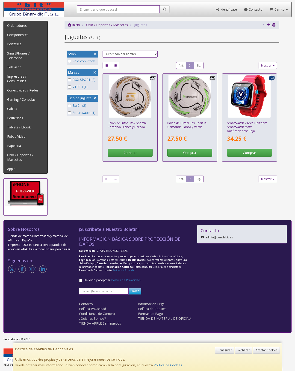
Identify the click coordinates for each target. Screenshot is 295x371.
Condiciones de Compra (97, 313)
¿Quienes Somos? (92, 318)
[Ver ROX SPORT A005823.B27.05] (130, 96)
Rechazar (244, 350)
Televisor (14, 67)
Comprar (130, 152)
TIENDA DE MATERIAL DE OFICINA (164, 318)
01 (190, 65)
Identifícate (228, 9)
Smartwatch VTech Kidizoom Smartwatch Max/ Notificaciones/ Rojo (247, 127)
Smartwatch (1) (84, 112)
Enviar (135, 291)
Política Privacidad (92, 309)
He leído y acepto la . (112, 280)
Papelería (14, 145)
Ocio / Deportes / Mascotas (20, 157)
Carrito (280, 9)
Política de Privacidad (124, 270)
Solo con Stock (84, 61)
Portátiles (14, 44)
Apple (11, 169)
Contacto (255, 9)
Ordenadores (17, 25)
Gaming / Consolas (21, 99)
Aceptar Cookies (266, 350)
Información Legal (151, 304)
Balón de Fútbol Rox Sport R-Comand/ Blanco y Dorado (127, 125)
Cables (12, 108)
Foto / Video (16, 136)
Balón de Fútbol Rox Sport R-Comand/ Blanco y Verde (187, 125)
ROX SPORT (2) (84, 79)
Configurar (225, 350)
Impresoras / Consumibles (16, 78)
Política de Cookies (168, 365)
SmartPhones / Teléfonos (18, 55)
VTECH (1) (80, 87)
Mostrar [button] (266, 65)
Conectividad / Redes (22, 90)
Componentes (17, 35)
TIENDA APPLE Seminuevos (100, 323)
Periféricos (15, 118)
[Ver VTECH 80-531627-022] (249, 96)
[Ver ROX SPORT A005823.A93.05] (189, 96)
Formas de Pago (150, 313)
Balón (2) (79, 105)
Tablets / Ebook (19, 127)
